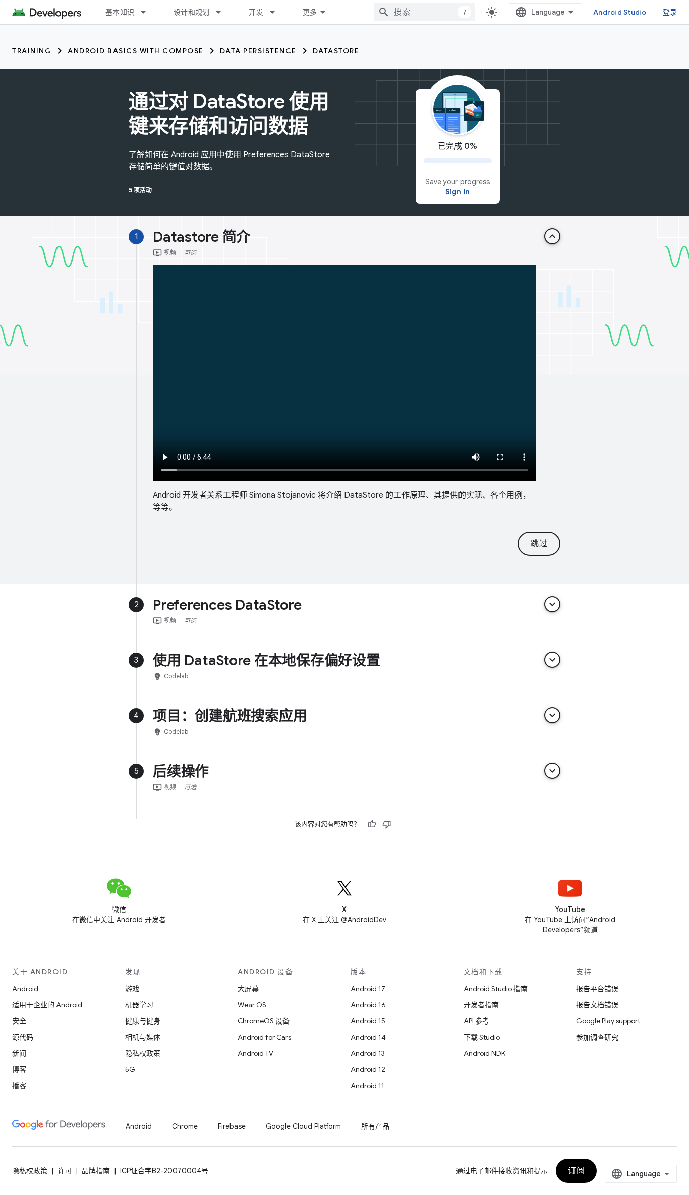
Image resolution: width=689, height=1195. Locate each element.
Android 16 (368, 1004)
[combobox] (424, 12)
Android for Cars (264, 1037)
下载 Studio (482, 1037)
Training (31, 50)
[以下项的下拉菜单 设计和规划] (223, 12)
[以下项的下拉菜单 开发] (277, 12)
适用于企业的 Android (47, 1004)
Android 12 (368, 1069)
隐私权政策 (142, 1053)
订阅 (576, 1171)
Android (25, 988)
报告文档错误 (597, 1004)
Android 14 (368, 1037)
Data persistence (258, 50)
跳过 (539, 544)
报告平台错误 (597, 988)
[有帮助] (371, 824)
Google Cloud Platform (303, 1126)
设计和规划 (191, 12)
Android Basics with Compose (136, 50)
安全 (19, 1021)
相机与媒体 (142, 1037)
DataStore (336, 50)
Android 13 (368, 1053)
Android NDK (484, 1053)
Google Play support (608, 1021)
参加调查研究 (597, 1037)
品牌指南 (96, 1171)
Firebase (232, 1126)
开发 (256, 12)
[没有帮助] (386, 824)
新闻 (19, 1053)
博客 (19, 1069)
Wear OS (252, 1004)
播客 (19, 1085)
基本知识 (119, 12)
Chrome (185, 1126)
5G (130, 1069)
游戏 (132, 988)
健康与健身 (142, 1021)
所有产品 (375, 1126)
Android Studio (620, 12)
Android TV (255, 1053)
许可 (65, 1171)
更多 (310, 12)
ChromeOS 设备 (264, 1021)
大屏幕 (248, 988)
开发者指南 (481, 1004)
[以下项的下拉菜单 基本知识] (147, 12)
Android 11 (367, 1085)
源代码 (22, 1037)
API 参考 (476, 1021)
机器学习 (139, 1004)
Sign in (457, 191)
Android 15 (368, 1021)
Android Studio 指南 (496, 988)
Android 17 (368, 988)
